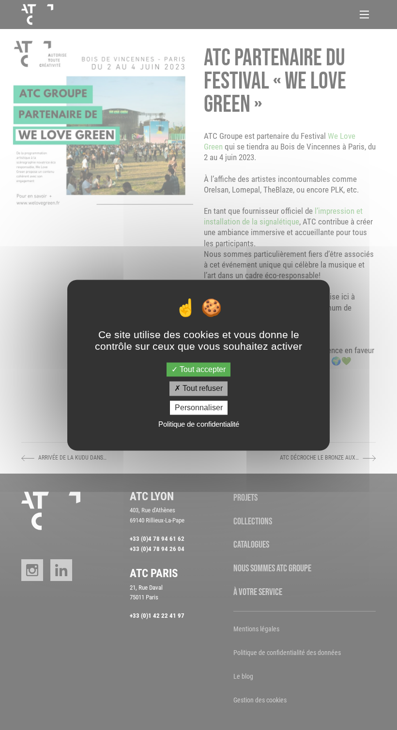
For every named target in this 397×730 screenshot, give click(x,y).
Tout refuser (202, 389)
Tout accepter (202, 370)
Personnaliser (199, 407)
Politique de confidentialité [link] (198, 424)
